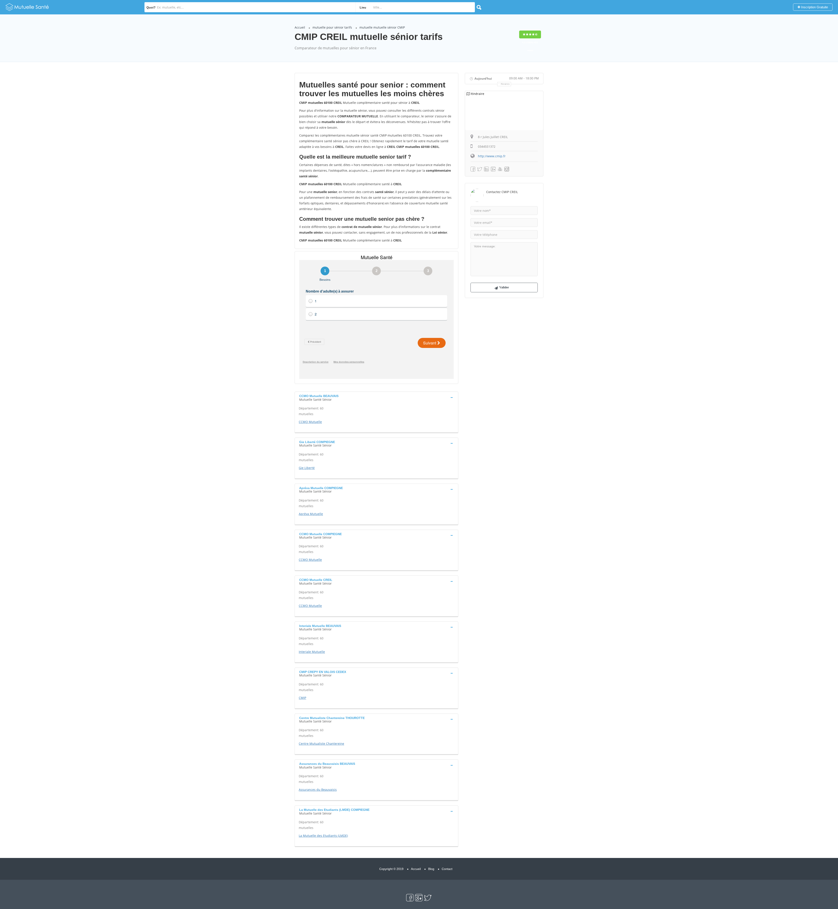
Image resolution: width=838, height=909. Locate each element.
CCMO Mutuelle (310, 422)
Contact (447, 869)
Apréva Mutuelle (311, 514)
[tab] (376, 397)
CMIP (302, 698)
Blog (431, 869)
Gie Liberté (307, 468)
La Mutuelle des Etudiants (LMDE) (323, 836)
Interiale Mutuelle (312, 652)
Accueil (300, 27)
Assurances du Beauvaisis (318, 789)
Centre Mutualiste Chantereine (321, 743)
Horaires (505, 84)
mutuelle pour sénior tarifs (332, 27)
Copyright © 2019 (391, 869)
